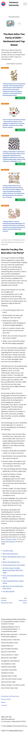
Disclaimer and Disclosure (10, 696)
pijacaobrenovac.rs (16, 731)
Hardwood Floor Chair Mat (10, 640)
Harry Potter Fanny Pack (9, 688)
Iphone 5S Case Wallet (9, 658)
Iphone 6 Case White (8, 652)
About (3, 702)
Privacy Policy (6, 699)
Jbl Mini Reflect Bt (7, 646)
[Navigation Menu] (25, 4)
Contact (4, 705)
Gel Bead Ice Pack (7, 673)
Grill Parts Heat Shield (8, 667)
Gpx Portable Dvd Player (9, 649)
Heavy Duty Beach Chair (9, 643)
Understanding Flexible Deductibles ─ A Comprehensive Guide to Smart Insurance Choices (14, 621)
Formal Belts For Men (8, 664)
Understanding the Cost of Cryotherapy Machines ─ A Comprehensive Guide (10, 629)
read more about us (8, 542)
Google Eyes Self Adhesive (10, 661)
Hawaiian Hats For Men (9, 676)
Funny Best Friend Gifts (9, 670)
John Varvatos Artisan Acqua (11, 679)
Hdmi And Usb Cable (8, 682)
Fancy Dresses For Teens (9, 655)
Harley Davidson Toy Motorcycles (13, 685)
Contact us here (10, 539)
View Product (21, 98)
